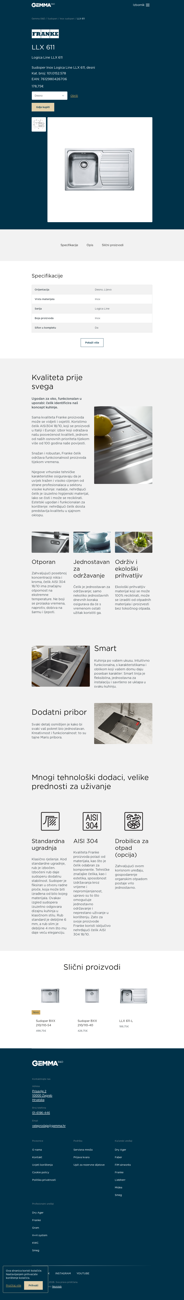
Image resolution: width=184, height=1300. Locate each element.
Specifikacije (69, 245)
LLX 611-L (126, 1021)
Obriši (74, 95)
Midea (118, 1187)
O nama (37, 1149)
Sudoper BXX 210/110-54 (45, 1023)
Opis (90, 245)
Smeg (118, 1195)
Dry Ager (120, 1149)
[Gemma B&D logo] (43, 5)
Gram (35, 1227)
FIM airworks (123, 1164)
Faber (118, 1157)
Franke (119, 1172)
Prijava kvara (81, 1157)
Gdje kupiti (43, 107)
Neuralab (57, 1286)
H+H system (39, 1235)
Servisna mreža (83, 1149)
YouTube (83, 1273)
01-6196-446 (41, 1112)
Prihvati (33, 1285)
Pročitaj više (13, 1285)
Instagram (63, 1273)
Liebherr (120, 1179)
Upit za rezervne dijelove (89, 1164)
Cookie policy (40, 1172)
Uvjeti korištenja (42, 1164)
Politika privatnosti (44, 1179)
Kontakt (37, 1157)
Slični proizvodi (112, 245)
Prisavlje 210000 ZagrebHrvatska (42, 1096)
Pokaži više (92, 342)
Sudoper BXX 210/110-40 (87, 1023)
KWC (35, 1242)
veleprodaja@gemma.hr (49, 1125)
